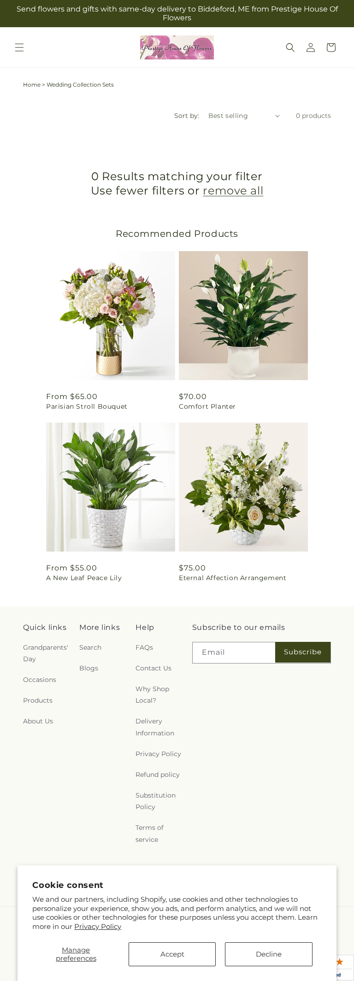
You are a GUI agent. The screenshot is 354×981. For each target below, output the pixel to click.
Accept (172, 954)
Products (38, 700)
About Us (38, 721)
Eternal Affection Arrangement (232, 578)
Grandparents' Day (45, 653)
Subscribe (303, 651)
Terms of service (150, 833)
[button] (19, 47)
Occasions (39, 680)
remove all (233, 190)
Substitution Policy (156, 801)
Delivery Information (155, 727)
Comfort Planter (207, 406)
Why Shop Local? (152, 695)
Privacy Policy (97, 926)
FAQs (144, 647)
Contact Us (153, 668)
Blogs (88, 668)
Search (90, 647)
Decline (269, 954)
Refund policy (158, 774)
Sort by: (186, 116)
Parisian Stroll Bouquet (87, 406)
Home (32, 84)
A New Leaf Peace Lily (84, 578)
